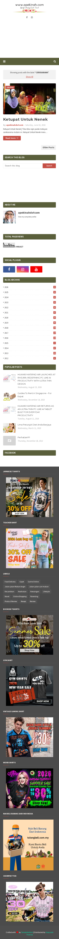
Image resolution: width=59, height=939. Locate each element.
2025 (29, 292)
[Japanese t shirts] (29, 516)
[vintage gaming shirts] (29, 756)
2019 (29, 322)
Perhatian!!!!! (24, 437)
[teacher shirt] (29, 567)
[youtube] (36, 269)
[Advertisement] (29, 40)
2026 (29, 287)
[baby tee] (29, 920)
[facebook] (26, 17)
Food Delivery (10, 581)
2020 (29, 317)
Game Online (33, 581)
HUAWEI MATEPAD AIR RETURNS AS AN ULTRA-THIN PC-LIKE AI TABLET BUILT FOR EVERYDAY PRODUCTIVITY (36, 411)
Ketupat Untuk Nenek (25, 119)
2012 (29, 358)
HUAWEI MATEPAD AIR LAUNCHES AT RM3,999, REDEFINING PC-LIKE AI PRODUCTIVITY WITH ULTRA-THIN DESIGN (36, 379)
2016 (30, 338)
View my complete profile (27, 217)
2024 (29, 297)
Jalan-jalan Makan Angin (15, 586)
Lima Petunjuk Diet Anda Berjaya (34, 424)
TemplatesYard (27, 932)
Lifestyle (46, 591)
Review (33, 601)
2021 (29, 312)
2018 (30, 327)
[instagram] (32, 17)
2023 (29, 302)
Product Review (11, 601)
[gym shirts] (29, 705)
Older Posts (48, 147)
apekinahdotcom (14, 125)
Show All (29, 76)
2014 (29, 348)
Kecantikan (9, 591)
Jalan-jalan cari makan (39, 586)
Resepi (23, 601)
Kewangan (34, 591)
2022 (29, 307)
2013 (30, 353)
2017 (30, 333)
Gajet (22, 581)
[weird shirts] (29, 807)
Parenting (34, 596)
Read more (11, 138)
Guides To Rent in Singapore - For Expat (35, 395)
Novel (7, 596)
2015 (29, 343)
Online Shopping (19, 596)
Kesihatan (22, 591)
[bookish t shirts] (29, 654)
